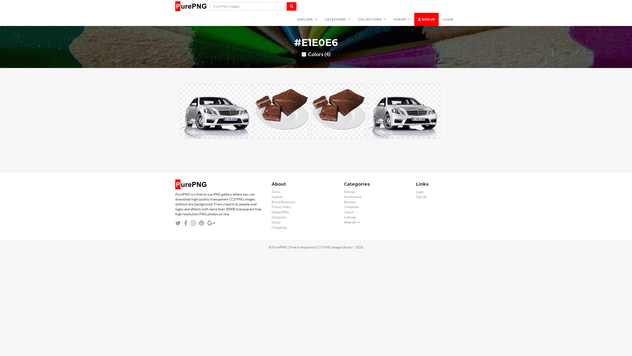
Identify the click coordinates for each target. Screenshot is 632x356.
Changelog (279, 227)
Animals (349, 192)
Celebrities (351, 207)
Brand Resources (283, 202)
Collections (370, 19)
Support (277, 197)
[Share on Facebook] (185, 223)
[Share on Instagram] (193, 223)
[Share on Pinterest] (201, 223)
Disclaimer (279, 217)
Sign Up (428, 19)
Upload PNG (280, 212)
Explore (305, 19)
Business (350, 202)
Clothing (350, 217)
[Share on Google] (211, 223)
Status (276, 222)
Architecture (353, 197)
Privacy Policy (281, 207)
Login (447, 19)
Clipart (349, 212)
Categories (336, 19)
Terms (276, 192)
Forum (400, 19)
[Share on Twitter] (178, 223)
